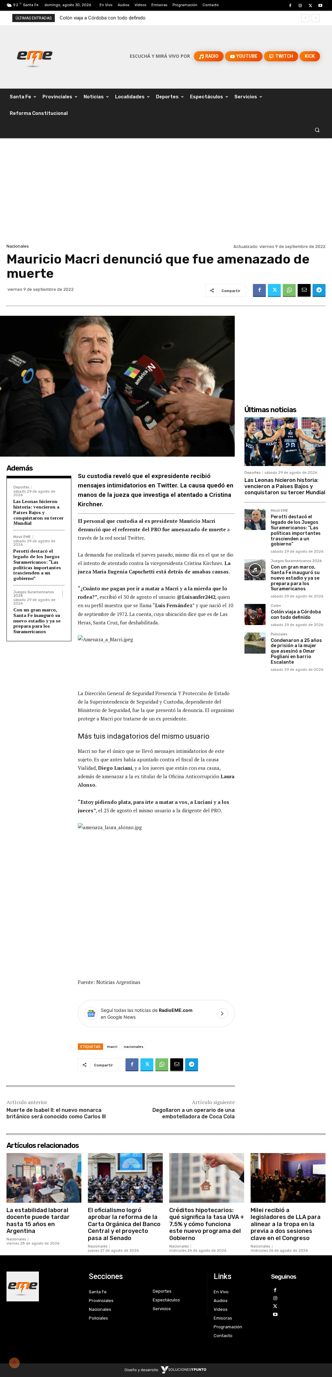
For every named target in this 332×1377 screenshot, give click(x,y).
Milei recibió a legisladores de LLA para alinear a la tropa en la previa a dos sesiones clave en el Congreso (286, 1224)
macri (112, 1046)
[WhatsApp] (289, 290)
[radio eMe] (42, 1286)
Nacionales (17, 246)
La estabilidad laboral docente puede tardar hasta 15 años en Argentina (38, 1221)
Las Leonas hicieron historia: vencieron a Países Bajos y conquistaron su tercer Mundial (38, 512)
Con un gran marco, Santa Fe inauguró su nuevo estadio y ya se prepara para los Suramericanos (37, 620)
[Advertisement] (166, 193)
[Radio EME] (34, 56)
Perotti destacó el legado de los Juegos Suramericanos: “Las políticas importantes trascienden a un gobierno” (37, 564)
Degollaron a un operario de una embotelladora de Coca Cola (193, 1113)
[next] (316, 18)
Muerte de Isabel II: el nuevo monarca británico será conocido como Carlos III (56, 1113)
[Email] (304, 290)
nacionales (133, 1046)
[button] (317, 130)
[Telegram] (319, 290)
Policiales (279, 634)
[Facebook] (290, 6)
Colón (276, 606)
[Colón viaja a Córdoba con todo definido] (255, 614)
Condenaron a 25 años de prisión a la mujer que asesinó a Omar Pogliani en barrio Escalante (296, 651)
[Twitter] (310, 6)
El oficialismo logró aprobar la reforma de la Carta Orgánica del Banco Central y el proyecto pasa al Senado (124, 1224)
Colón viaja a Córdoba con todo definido (103, 18)
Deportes (21, 487)
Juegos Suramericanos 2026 (33, 593)
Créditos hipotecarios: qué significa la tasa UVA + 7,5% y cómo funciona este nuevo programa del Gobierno (206, 1224)
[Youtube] (320, 6)
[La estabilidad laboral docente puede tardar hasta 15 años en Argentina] (43, 1177)
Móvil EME (22, 537)
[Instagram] (300, 6)
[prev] (305, 18)
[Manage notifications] (14, 1363)
